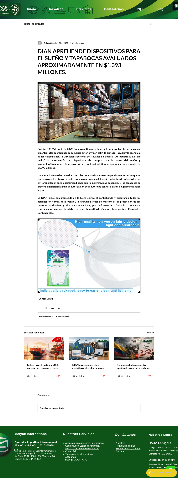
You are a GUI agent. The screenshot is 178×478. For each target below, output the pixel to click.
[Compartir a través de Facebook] (39, 308)
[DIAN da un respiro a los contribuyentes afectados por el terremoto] (89, 348)
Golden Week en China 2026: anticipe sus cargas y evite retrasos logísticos (43, 366)
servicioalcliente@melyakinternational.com (35, 450)
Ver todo (150, 332)
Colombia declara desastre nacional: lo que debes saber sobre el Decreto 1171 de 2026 (132, 366)
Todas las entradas (34, 24)
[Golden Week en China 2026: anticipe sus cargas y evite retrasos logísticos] (44, 348)
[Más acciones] (138, 43)
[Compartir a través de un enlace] (59, 308)
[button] (150, 24)
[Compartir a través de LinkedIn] (52, 308)
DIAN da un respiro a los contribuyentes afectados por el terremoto (88, 366)
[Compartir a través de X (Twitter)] (45, 308)
